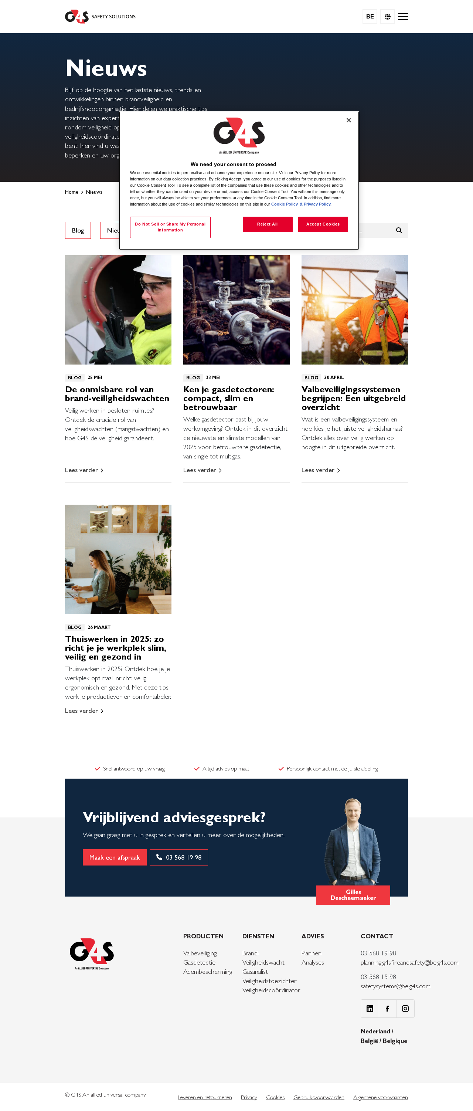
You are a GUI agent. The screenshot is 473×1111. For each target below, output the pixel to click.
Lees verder (81, 470)
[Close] (349, 120)
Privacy (249, 1097)
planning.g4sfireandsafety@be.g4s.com (410, 962)
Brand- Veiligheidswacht (263, 957)
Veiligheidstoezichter (269, 981)
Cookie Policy (284, 204)
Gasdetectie (199, 962)
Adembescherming (207, 971)
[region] (239, 180)
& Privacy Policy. (315, 204)
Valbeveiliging (200, 953)
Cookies (275, 1097)
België (370, 1040)
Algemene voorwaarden (380, 1097)
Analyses (313, 962)
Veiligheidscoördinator (271, 990)
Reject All (267, 224)
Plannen (311, 953)
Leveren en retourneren (205, 1097)
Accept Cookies (323, 224)
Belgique (395, 1040)
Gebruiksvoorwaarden (318, 1097)
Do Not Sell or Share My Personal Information (170, 227)
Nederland (376, 1031)
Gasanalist (255, 971)
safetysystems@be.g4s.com (396, 986)
